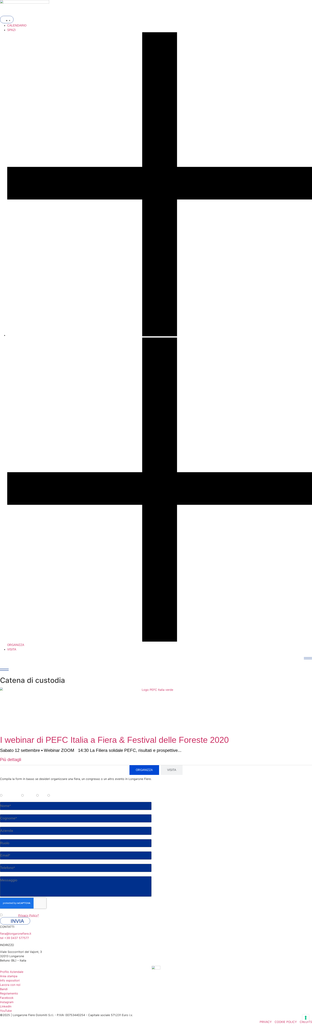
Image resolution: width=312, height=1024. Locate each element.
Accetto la (21, 915)
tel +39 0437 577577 (14, 938)
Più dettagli (10, 759)
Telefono (6, 862)
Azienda (5, 825)
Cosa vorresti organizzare (18, 791)
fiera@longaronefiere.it (15, 933)
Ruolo (4, 837)
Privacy (5, 911)
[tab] (144, 770)
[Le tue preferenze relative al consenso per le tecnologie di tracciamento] (305, 1017)
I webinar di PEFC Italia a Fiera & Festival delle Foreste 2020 (114, 740)
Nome (4, 800)
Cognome (6, 812)
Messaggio (7, 874)
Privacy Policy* (28, 915)
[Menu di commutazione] (7, 19)
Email (3, 849)
